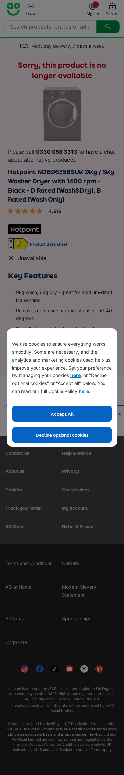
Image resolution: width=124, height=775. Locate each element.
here (75, 375)
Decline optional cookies (62, 435)
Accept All (62, 414)
